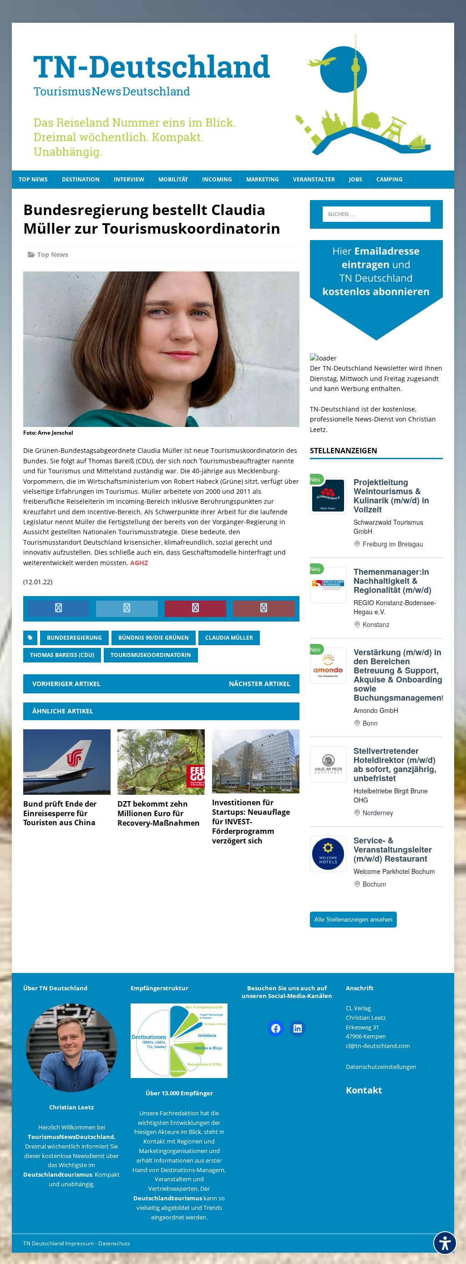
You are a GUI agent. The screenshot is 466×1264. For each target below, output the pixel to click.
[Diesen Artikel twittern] (127, 609)
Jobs (355, 179)
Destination (81, 179)
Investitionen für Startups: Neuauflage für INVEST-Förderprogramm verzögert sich (251, 821)
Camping (389, 179)
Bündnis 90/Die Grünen (153, 638)
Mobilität (173, 179)
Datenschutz (114, 1243)
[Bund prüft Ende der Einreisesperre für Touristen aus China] (67, 789)
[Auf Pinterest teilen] (196, 609)
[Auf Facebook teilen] (59, 609)
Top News (33, 179)
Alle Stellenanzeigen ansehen (353, 919)
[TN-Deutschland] (233, 97)
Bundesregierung (74, 638)
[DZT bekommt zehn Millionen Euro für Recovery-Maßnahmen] (161, 789)
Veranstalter (314, 179)
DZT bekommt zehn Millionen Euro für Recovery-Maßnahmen (158, 813)
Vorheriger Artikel (66, 683)
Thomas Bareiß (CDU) (62, 655)
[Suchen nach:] (376, 214)
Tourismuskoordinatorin (151, 655)
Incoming (217, 179)
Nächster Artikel (259, 683)
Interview (129, 179)
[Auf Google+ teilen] (264, 609)
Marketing (262, 179)
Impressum (80, 1243)
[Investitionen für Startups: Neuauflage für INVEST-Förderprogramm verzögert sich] (255, 788)
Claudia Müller (229, 638)
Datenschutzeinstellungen (381, 1067)
